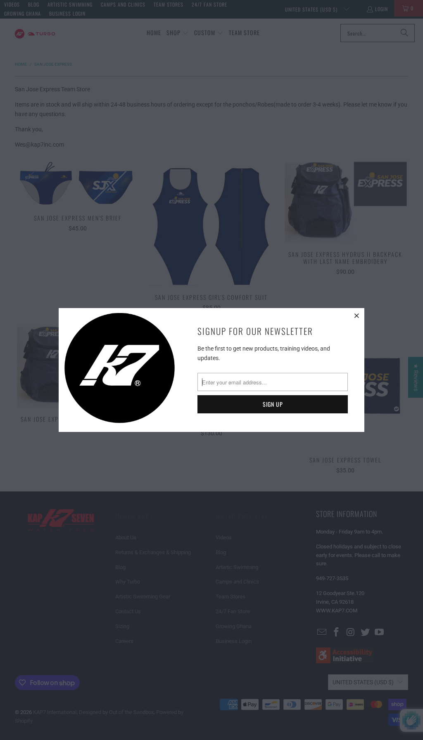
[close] (356, 315)
